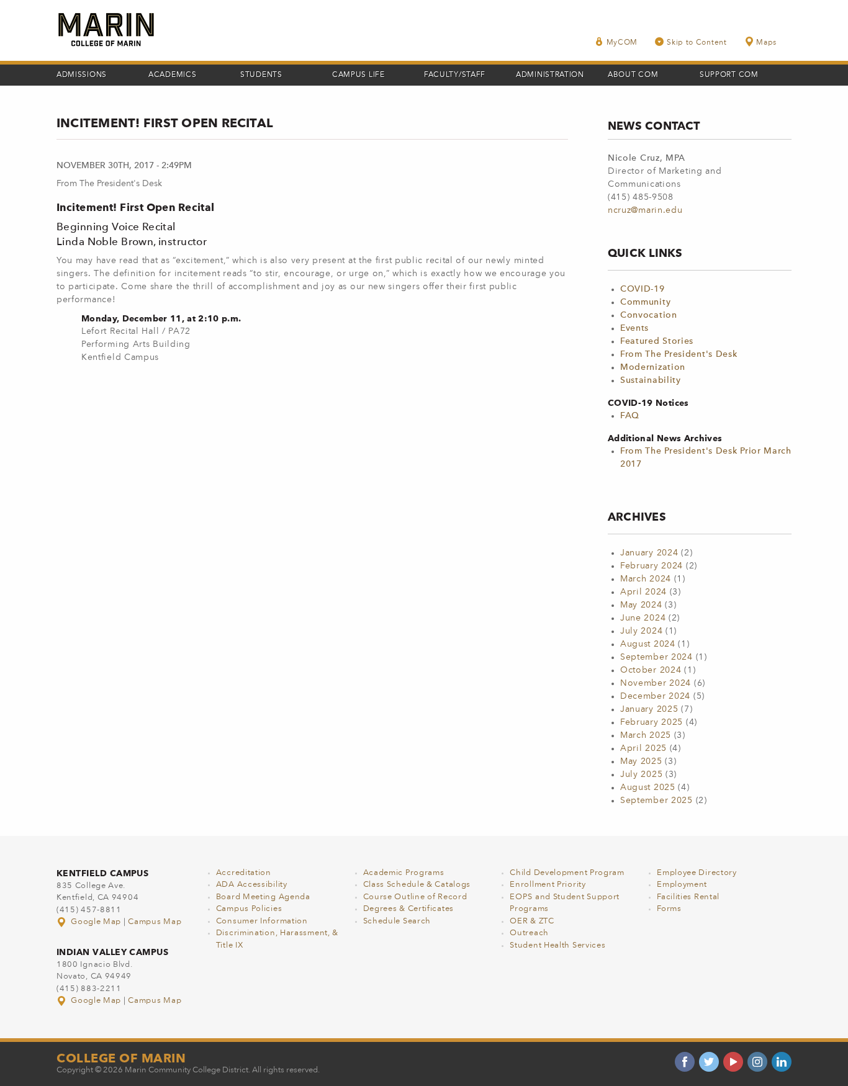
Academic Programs (403, 873)
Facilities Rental (688, 897)
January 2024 (649, 553)
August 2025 (647, 787)
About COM (633, 75)
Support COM (729, 75)
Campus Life (358, 75)
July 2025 (641, 774)
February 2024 (651, 566)
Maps (766, 43)
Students (261, 75)
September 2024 (656, 657)
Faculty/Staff (454, 75)
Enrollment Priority (547, 885)
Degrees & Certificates (408, 909)
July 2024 (641, 631)
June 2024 (642, 618)
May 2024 (641, 605)
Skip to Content (697, 43)
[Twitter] (709, 1062)
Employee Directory (697, 873)
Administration (550, 75)
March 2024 (645, 579)
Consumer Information (262, 921)
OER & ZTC (532, 921)
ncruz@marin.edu (645, 210)
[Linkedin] (782, 1062)
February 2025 (651, 722)
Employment (682, 885)
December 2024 (655, 696)
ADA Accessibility (251, 885)
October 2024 (650, 670)
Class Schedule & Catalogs (417, 885)
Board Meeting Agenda (263, 897)
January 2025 (649, 709)
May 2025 (641, 761)
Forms (669, 909)
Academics (172, 75)
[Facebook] (685, 1062)
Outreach (529, 933)
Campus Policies (249, 909)
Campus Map (154, 922)
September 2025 (656, 800)
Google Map (96, 922)
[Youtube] (733, 1062)
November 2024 (655, 683)
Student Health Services (557, 945)
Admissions (81, 75)
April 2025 (643, 748)
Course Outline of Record (415, 897)
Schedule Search (397, 921)
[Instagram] (757, 1062)
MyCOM (622, 43)
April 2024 (643, 592)
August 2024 (647, 644)
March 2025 (645, 735)
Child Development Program (567, 873)
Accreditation (243, 873)
